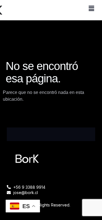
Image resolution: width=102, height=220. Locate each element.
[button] (91, 8)
